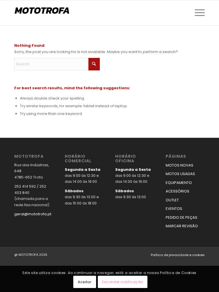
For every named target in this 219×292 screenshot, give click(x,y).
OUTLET (172, 200)
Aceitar (84, 281)
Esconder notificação (122, 281)
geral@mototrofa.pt (32, 214)
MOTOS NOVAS (179, 165)
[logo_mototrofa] (42, 12)
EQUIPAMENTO (179, 182)
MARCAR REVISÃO (182, 226)
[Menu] (198, 12)
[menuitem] (198, 12)
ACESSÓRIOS (177, 191)
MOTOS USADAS (180, 174)
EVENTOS (174, 208)
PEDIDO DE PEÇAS (181, 217)
